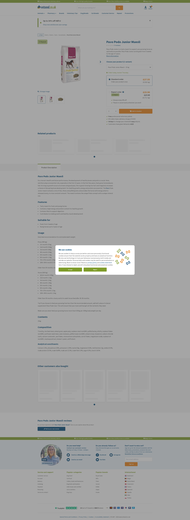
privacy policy (92, 263)
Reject (95, 270)
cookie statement (106, 263)
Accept (70, 270)
